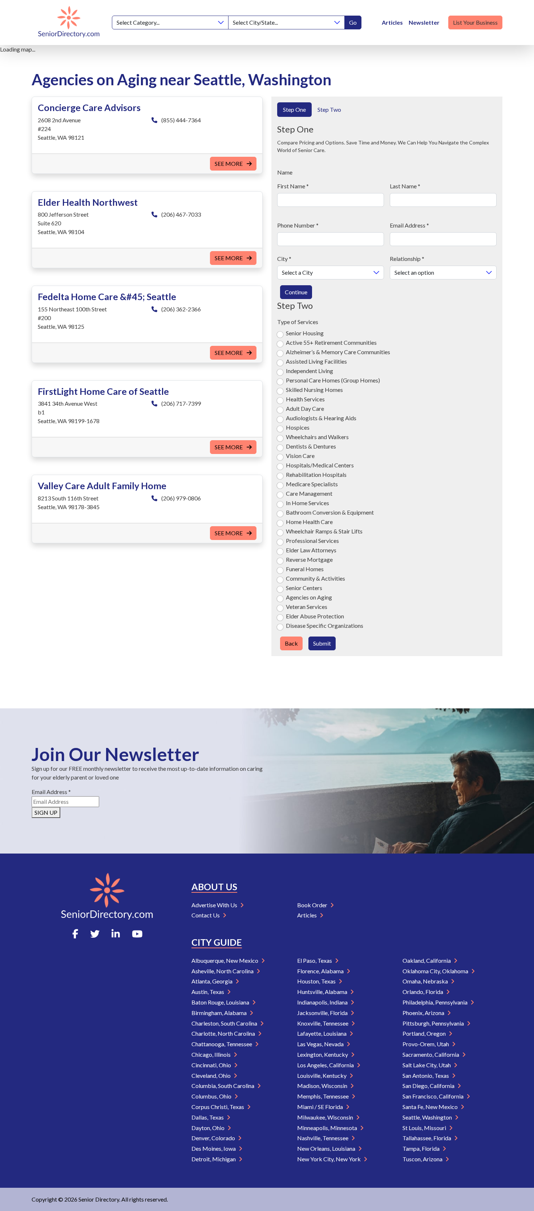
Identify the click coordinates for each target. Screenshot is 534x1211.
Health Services (305, 399)
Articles (392, 22)
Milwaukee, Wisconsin (325, 1117)
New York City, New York (329, 1158)
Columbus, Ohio (211, 1096)
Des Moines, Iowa (214, 1148)
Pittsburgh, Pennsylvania (433, 1023)
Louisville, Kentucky (322, 1075)
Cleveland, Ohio (211, 1075)
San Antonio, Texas (426, 1075)
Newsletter (424, 22)
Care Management (309, 493)
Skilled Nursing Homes (314, 389)
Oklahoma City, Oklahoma (435, 970)
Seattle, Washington (427, 1117)
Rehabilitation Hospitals (316, 474)
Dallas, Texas (208, 1117)
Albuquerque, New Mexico (225, 960)
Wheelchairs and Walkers (317, 436)
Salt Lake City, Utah (427, 1064)
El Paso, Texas (315, 960)
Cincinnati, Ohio (211, 1064)
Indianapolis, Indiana (323, 1002)
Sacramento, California (431, 1054)
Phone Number (298, 225)
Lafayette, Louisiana (322, 1033)
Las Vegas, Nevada (321, 1043)
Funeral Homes (305, 568)
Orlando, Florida (423, 991)
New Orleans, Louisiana (326, 1148)
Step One (294, 109)
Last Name (405, 186)
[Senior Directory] (69, 22)
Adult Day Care (305, 408)
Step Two (329, 109)
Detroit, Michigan (214, 1158)
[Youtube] (137, 934)
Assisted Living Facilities (316, 361)
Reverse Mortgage (309, 559)
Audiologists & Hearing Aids (321, 417)
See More (229, 163)
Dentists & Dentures (311, 446)
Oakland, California (427, 960)
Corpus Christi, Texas (218, 1106)
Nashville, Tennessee (323, 1137)
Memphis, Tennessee (323, 1096)
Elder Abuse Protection (315, 616)
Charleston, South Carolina (224, 1023)
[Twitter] (95, 934)
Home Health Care (309, 521)
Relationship (407, 258)
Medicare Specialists (312, 483)
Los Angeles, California (326, 1064)
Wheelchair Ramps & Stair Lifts (324, 531)
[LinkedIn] (116, 934)
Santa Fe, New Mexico (430, 1106)
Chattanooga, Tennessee (222, 1043)
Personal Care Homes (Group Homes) (333, 380)
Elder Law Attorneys (311, 550)
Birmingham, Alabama (219, 1012)
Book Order (312, 904)
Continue (296, 292)
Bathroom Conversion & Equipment (330, 512)
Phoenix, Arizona (423, 1012)
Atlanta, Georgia (212, 981)
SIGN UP (46, 812)
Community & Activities (315, 578)
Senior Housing (305, 333)
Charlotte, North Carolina (223, 1033)
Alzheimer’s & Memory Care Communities (338, 351)
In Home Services (307, 502)
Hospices (298, 427)
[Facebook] (75, 934)
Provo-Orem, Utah (426, 1043)
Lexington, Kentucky (323, 1054)
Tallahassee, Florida (427, 1137)
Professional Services (312, 540)
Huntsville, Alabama (322, 991)
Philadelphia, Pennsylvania (435, 1002)
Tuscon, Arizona (423, 1158)
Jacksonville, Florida (323, 1012)
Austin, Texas (208, 991)
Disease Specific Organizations (324, 625)
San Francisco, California (433, 1096)
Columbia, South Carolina (223, 1085)
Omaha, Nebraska (425, 981)
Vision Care (300, 455)
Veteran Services (306, 606)
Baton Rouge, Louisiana (220, 1002)
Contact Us (206, 915)
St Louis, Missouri (424, 1127)
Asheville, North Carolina (223, 970)
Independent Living (309, 370)
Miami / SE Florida (320, 1106)
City (284, 258)
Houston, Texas (317, 981)
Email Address (409, 225)
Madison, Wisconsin (322, 1085)
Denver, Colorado (213, 1137)
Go (353, 22)
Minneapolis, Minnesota (327, 1127)
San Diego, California (429, 1085)
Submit (322, 643)
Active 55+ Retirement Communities (331, 342)
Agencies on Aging (309, 597)
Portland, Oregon (424, 1033)
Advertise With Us (214, 904)
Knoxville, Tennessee (323, 1023)
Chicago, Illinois (211, 1054)
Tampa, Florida (421, 1148)
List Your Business (475, 22)
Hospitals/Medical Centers (320, 465)
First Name (293, 186)
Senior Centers (304, 587)
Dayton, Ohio (208, 1127)
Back (291, 643)
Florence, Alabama (321, 970)
